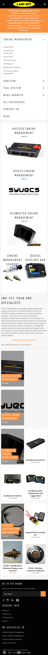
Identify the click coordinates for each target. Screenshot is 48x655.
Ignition (9, 81)
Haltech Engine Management (13, 632)
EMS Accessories (10, 60)
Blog (6, 116)
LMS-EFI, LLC (11, 650)
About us (5, 610)
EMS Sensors (8, 64)
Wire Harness (13, 95)
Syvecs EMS (8, 56)
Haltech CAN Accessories (8, 51)
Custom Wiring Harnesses (12, 639)
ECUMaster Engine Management (10, 72)
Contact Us (11, 109)
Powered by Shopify (22, 650)
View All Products (9, 643)
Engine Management (17, 39)
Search (4, 621)
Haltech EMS (8, 47)
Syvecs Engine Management (13, 636)
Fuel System (12, 88)
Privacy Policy (7, 617)
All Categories (14, 102)
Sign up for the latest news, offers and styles (18, 588)
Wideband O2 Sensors (11, 67)
